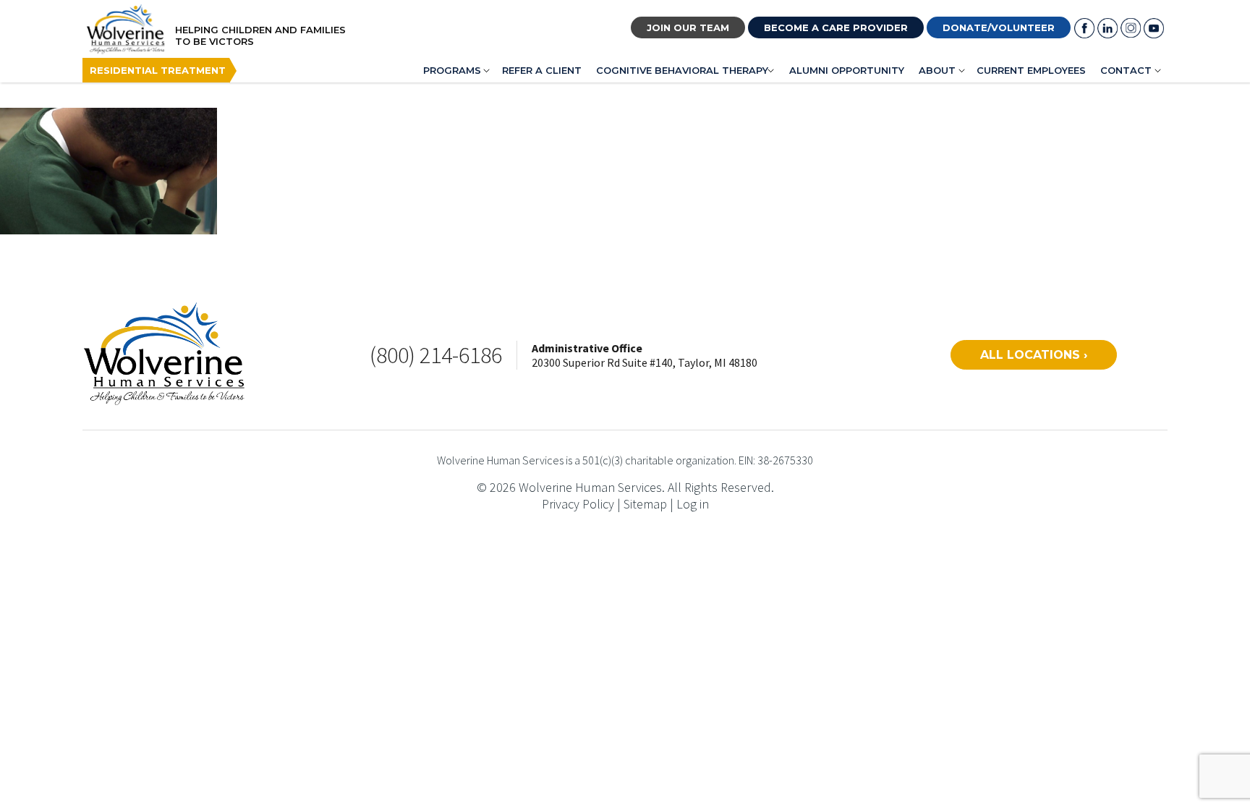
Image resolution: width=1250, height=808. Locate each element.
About (937, 70)
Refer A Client (542, 70)
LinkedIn (1107, 28)
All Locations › (1033, 355)
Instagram (1131, 28)
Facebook (1084, 28)
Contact (1126, 70)
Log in (692, 504)
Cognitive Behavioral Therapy (682, 70)
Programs (452, 70)
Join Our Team (688, 27)
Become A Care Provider (836, 27)
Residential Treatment (158, 70)
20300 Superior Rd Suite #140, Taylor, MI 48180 (644, 362)
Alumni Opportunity (846, 70)
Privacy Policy (578, 504)
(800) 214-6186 (436, 355)
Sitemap (645, 504)
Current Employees (1031, 70)
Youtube (1154, 28)
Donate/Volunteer (999, 27)
